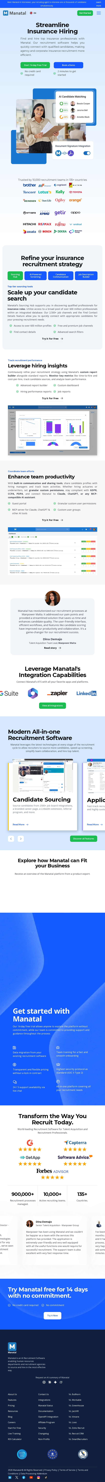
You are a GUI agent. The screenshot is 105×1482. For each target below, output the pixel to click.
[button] (33, 13)
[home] (14, 13)
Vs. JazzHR (74, 1411)
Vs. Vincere (74, 1416)
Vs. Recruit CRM (76, 1433)
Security (42, 1428)
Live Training (14, 1433)
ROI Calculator (15, 1439)
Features (12, 1400)
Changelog (43, 1433)
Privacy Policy (50, 1470)
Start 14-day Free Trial (35, 65)
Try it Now (52, 1315)
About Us (12, 1394)
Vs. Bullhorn (74, 1394)
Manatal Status (45, 1405)
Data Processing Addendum (33, 1473)
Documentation (45, 1411)
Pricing (11, 1405)
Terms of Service (67, 1470)
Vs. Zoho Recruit (76, 1428)
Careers (11, 1422)
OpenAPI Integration (48, 1416)
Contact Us (43, 1394)
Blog (10, 1416)
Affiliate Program (46, 1422)
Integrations (44, 1400)
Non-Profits (44, 1439)
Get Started (85, 13)
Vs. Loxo (73, 1422)
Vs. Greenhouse (76, 1405)
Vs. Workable (75, 1400)
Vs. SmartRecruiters (78, 1439)
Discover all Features (83, 838)
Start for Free (14, 1428)
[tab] (15, 275)
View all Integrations (52, 705)
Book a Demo (68, 65)
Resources (13, 1411)
